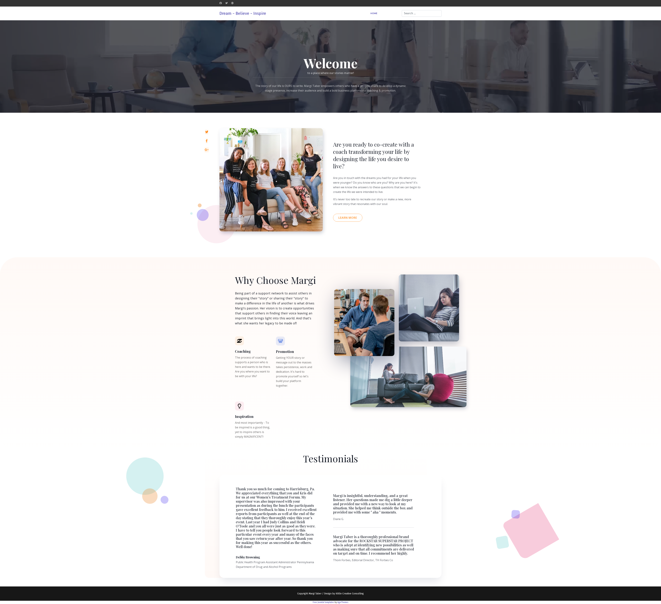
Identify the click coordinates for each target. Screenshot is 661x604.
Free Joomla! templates (323, 602)
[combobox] (422, 13)
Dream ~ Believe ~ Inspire (242, 13)
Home (373, 13)
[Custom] (232, 3)
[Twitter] (226, 3)
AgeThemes (342, 602)
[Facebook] (220, 3)
